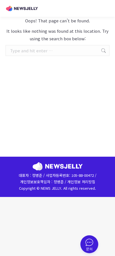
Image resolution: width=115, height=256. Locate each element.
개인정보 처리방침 (81, 181)
